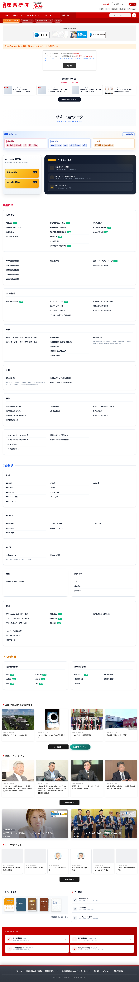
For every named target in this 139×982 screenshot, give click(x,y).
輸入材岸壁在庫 (98, 232)
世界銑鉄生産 (54, 406)
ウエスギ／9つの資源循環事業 (82, 735)
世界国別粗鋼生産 (12, 420)
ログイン (132, 4)
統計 (84, 145)
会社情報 (122, 9)
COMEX (58, 145)
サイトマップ (18, 971)
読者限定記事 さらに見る (69, 99)
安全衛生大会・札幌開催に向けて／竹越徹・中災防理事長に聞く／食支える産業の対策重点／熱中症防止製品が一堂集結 (17, 788)
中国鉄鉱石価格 (55, 356)
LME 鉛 (52, 483)
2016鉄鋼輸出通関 (12, 261)
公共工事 (39, 674)
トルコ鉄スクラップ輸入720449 (17, 440)
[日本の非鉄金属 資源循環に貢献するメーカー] (21, 904)
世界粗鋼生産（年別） (14, 406)
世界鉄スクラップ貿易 (100, 415)
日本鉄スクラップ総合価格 (102, 310)
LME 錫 (52, 488)
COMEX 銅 (10, 524)
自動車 (8, 679)
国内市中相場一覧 (12, 301)
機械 (37, 683)
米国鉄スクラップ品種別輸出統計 (61, 382)
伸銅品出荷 (53, 618)
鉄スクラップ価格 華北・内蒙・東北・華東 (21, 337)
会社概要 (96, 971)
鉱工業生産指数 (109, 679)
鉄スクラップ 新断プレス (59, 310)
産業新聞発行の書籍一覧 (58, 917)
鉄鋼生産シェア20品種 (100, 265)
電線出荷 (53, 623)
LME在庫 (96, 483)
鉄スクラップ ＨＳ (56, 306)
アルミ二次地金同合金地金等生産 (17, 618)
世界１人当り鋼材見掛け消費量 (103, 406)
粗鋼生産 (9, 223)
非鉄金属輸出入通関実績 (101, 614)
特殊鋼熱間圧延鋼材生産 (58, 246)
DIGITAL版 (106, 4)
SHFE (65, 145)
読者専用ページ (118, 4)
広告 (107, 9)
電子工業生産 (10, 640)
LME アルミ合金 (12, 497)
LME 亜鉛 (9, 488)
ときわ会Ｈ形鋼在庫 (100, 227)
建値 (71, 145)
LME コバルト (54, 492)
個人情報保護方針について (70, 971)
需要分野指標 (99, 145)
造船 (7, 683)
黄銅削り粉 (78, 591)
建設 (7, 674)
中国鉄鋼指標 (97, 337)
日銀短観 (77, 683)
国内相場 (77, 145)
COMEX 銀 (10, 533)
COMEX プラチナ (56, 524)
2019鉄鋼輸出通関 (12, 274)
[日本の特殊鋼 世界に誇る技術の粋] (56, 904)
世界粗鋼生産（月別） (14, 411)
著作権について (85, 971)
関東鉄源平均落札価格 (100, 306)
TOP (6, 15)
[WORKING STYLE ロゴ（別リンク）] (59, 814)
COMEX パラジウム (56, 528)
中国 (25, 145)
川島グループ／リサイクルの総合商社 (15, 735)
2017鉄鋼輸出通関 (12, 265)
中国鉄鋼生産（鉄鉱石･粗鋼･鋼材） (62, 342)
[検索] (134, 15)
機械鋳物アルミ (79, 586)
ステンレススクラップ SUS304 (60, 315)
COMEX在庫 (97, 524)
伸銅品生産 (53, 614)
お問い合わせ (131, 9)
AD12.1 (77, 581)
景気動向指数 (79, 679)
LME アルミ (10, 492)
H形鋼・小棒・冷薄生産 (58, 227)
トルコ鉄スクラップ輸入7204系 (17, 435)
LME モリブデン (55, 497)
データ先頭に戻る (128, 134)
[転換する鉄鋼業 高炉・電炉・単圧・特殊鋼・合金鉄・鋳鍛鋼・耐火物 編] (44, 904)
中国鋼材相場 (54, 337)
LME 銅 (9, 483)
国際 (35, 145)
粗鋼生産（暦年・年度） (14, 227)
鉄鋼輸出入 (10, 232)
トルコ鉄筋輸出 (11, 444)
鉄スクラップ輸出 (12, 236)
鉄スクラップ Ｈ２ (56, 301)
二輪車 (38, 679)
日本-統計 (10, 145)
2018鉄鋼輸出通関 (12, 270)
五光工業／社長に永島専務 (34, 868)
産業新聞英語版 (118, 971)
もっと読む (58, 747)
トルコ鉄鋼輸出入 (12, 449)
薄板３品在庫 (97, 223)
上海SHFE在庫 (55, 555)
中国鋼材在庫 (54, 346)
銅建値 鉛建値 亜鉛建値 (15, 581)
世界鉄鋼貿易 (97, 411)
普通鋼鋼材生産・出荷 (57, 223)
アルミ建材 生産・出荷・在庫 (16, 623)
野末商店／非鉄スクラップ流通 (117, 735)
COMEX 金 (10, 528)
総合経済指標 (109, 145)
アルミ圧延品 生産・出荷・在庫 (17, 614)
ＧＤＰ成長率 (108, 674)
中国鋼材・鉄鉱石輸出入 (58, 351)
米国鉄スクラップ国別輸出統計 (60, 378)
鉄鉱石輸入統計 (55, 261)
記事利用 (114, 9)
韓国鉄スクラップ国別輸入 (59, 435)
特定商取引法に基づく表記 (34, 971)
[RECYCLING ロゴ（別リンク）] (128, 814)
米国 (30, 145)
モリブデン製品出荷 (13, 635)
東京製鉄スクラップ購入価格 (103, 301)
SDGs (58, 20)
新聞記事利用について (51, 971)
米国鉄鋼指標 (10, 378)
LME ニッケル (11, 501)
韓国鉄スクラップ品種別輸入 (59, 440)
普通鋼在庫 (53, 237)
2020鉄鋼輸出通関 (12, 279)
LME (52, 145)
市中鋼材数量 (54, 241)
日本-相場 (18, 145)
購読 (102, 9)
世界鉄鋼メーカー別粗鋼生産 (16, 415)
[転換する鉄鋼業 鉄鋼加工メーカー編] (32, 904)
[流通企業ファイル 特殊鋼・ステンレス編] (9, 904)
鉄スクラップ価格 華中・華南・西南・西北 (21, 342)
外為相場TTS (78, 674)
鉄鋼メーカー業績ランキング (103, 261)
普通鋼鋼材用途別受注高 (58, 232)
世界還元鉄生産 (55, 411)
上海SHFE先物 (11, 555)
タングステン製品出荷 (14, 631)
